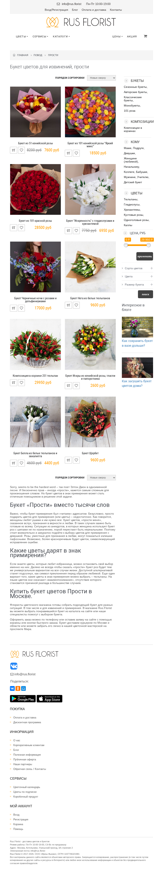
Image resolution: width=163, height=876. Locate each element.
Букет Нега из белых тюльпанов (90, 298)
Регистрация (60, 9)
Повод (38, 55)
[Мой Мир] (23, 688)
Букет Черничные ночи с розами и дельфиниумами (35, 299)
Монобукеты (132, 105)
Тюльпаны (130, 199)
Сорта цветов (133, 268)
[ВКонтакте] (12, 688)
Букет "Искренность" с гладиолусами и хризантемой (90, 222)
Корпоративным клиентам (28, 745)
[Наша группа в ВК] (14, 667)
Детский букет (133, 182)
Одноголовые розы (136, 220)
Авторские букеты (135, 92)
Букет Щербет (90, 453)
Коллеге (129, 171)
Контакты (116, 9)
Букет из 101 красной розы (35, 221)
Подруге (138, 148)
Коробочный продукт (25, 796)
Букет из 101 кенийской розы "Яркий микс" (90, 144)
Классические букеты (133, 99)
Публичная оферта (24, 759)
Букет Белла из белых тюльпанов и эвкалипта (35, 454)
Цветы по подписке (25, 791)
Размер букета (134, 284)
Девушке (129, 153)
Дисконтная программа (27, 722)
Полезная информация (27, 754)
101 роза (129, 110)
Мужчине (130, 177)
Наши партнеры (22, 764)
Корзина (18, 824)
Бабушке (141, 171)
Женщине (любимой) (131, 160)
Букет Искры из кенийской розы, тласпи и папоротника (90, 377)
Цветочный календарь (26, 787)
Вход (48, 9)
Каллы (128, 225)
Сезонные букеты (135, 86)
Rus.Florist (15, 854)
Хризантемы (132, 209)
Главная (21, 55)
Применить (145, 256)
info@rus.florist (71, 4)
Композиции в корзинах (133, 129)
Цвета (129, 276)
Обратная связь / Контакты (29, 769)
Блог (75, 9)
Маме (127, 148)
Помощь (18, 829)
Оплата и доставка (94, 9)
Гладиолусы (132, 204)
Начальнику (131, 166)
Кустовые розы (133, 214)
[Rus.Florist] (81, 22)
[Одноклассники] (18, 688)
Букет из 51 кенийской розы (35, 143)
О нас (16, 740)
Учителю (142, 177)
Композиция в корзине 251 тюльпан (35, 376)
